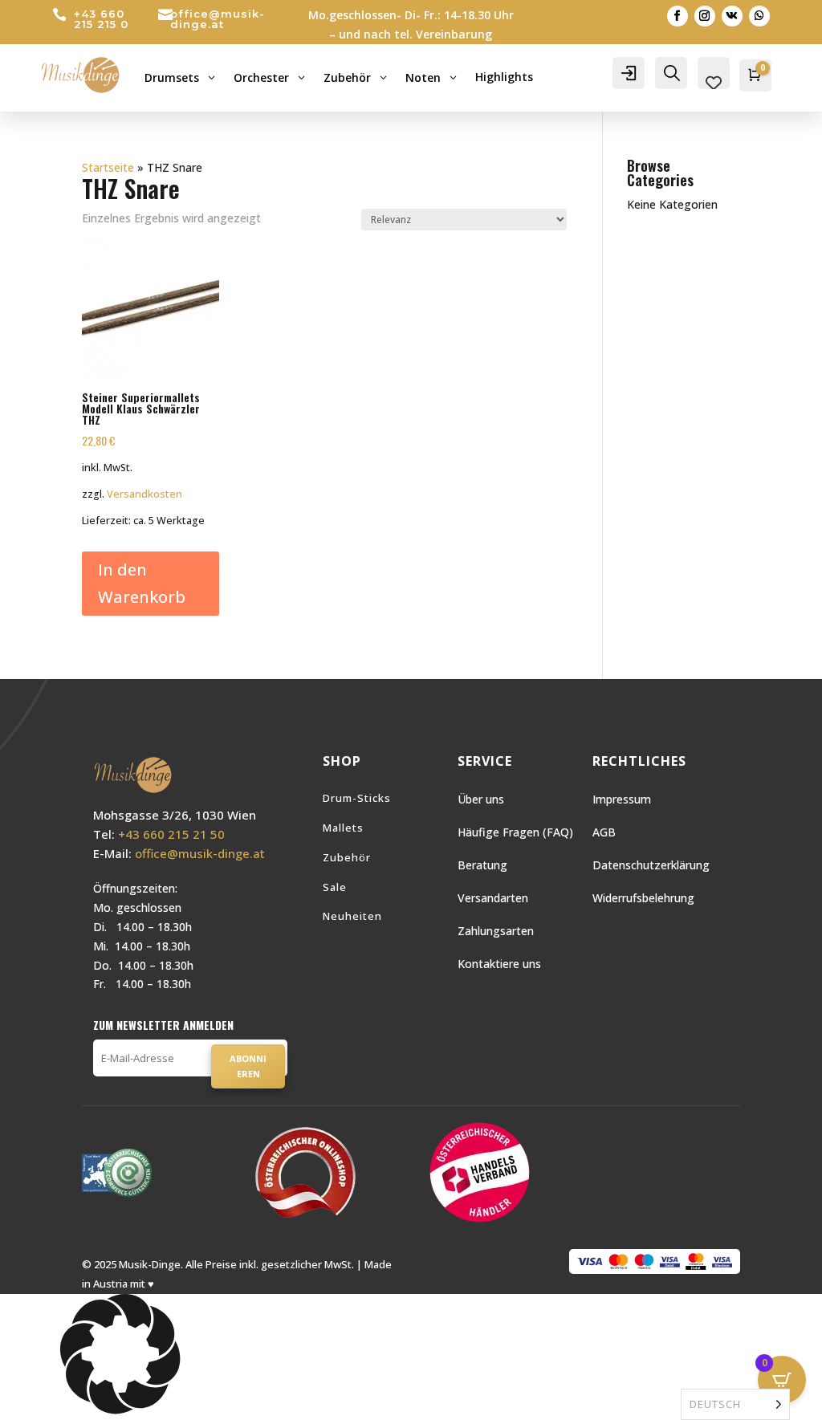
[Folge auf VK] (732, 16)
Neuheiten (352, 916)
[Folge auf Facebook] (677, 16)
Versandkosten (144, 494)
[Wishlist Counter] (714, 83)
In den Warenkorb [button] (141, 583)
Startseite (108, 167)
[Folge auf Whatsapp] (759, 16)
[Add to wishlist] (201, 259)
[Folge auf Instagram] (704, 16)
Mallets (343, 827)
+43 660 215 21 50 (171, 834)
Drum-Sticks (357, 798)
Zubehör (347, 857)
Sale (335, 887)
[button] (411, 1357)
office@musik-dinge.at (217, 19)
